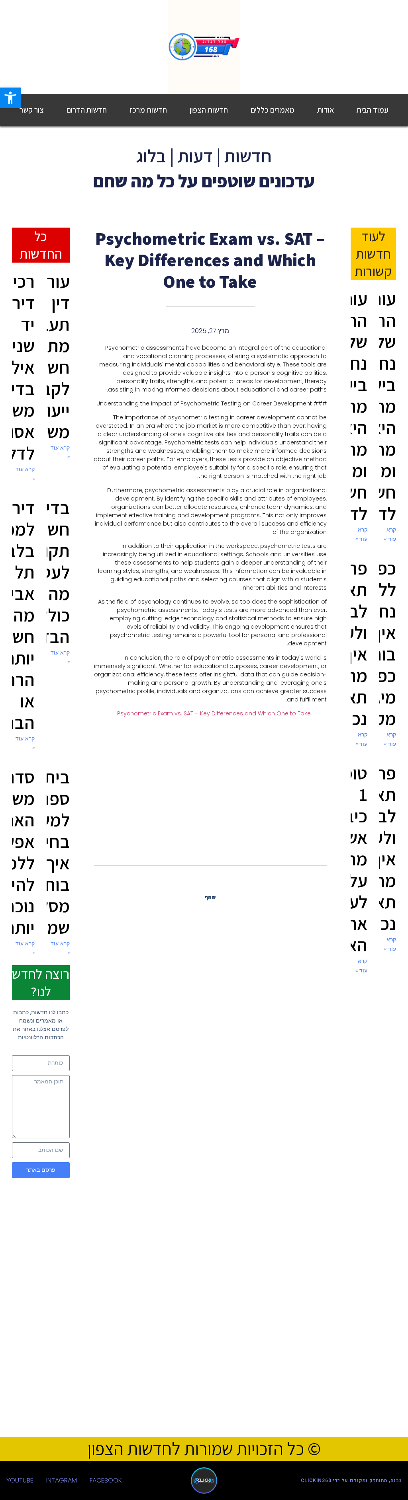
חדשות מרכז (148, 110)
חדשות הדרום (87, 110)
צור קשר (32, 110)
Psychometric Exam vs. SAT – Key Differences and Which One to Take (214, 713)
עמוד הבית (372, 110)
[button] (225, 914)
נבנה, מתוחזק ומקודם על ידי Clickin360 (351, 1480)
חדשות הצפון (209, 110)
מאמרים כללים (272, 110)
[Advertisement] (210, 787)
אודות (325, 110)
